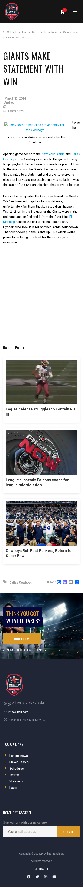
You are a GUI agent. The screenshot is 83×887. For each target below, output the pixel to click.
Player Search (19, 762)
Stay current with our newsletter (25, 823)
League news (18, 756)
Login (13, 788)
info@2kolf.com (18, 712)
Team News (15, 110)
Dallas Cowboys (20, 582)
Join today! (22, 638)
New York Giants (53, 154)
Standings (16, 781)
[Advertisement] (41, 294)
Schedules (16, 768)
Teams (14, 775)
